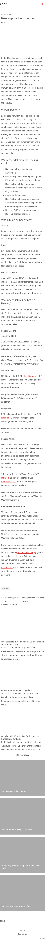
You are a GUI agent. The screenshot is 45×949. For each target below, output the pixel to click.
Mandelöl (5, 478)
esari (3, 4)
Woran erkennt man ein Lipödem (16, 690)
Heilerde (5, 418)
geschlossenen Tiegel (26, 552)
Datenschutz (22, 934)
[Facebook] (22, 926)
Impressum (22, 930)
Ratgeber (5, 588)
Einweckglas (7, 567)
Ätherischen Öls (8, 481)
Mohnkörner (28, 376)
